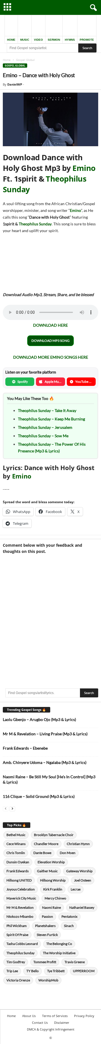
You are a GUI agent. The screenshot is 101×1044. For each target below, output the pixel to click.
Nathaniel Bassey (81, 907)
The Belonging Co (59, 944)
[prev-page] (5, 808)
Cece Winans (16, 844)
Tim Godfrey (15, 962)
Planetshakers (45, 926)
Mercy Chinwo (55, 898)
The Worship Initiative (59, 953)
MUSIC (24, 39)
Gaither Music (47, 871)
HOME (11, 39)
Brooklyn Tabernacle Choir (54, 835)
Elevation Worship (51, 862)
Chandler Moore (46, 844)
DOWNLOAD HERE (50, 325)
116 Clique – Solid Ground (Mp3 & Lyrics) (39, 796)
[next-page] (12, 808)
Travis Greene (75, 962)
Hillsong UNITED (19, 880)
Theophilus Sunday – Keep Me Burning (51, 418)
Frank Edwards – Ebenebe (25, 748)
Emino (83, 168)
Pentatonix (69, 916)
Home (7, 60)
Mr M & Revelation (20, 907)
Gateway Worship (79, 871)
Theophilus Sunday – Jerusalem (45, 427)
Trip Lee (12, 971)
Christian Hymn (78, 844)
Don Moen (67, 853)
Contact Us (40, 1022)
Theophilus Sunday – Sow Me (43, 435)
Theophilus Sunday (35, 223)
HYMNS (70, 39)
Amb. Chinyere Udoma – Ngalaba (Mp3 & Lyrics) (44, 762)
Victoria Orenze (18, 980)
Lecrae (76, 889)
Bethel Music (16, 835)
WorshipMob (48, 980)
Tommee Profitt (44, 962)
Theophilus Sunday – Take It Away (47, 410)
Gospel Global (15, 65)
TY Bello (32, 971)
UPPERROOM (84, 971)
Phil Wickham (16, 926)
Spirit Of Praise (17, 935)
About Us (29, 1016)
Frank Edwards (17, 871)
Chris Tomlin (15, 853)
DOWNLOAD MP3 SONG (50, 340)
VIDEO (38, 39)
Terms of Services (55, 1016)
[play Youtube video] (50, 119)
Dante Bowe (42, 853)
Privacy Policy (84, 1016)
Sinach (69, 926)
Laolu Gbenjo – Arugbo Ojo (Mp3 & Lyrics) (39, 719)
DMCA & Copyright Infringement (50, 1029)
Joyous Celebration (20, 889)
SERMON (54, 39)
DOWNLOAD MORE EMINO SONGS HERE (50, 357)
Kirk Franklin (52, 889)
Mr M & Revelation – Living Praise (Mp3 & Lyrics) (45, 733)
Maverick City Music (21, 898)
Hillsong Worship (53, 880)
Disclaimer (61, 1022)
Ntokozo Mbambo (19, 916)
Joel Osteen (82, 880)
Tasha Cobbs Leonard (22, 944)
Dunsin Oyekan (17, 862)
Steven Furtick (47, 935)
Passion (47, 916)
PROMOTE (87, 39)
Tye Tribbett (56, 971)
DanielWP (14, 84)
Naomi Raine (51, 907)
